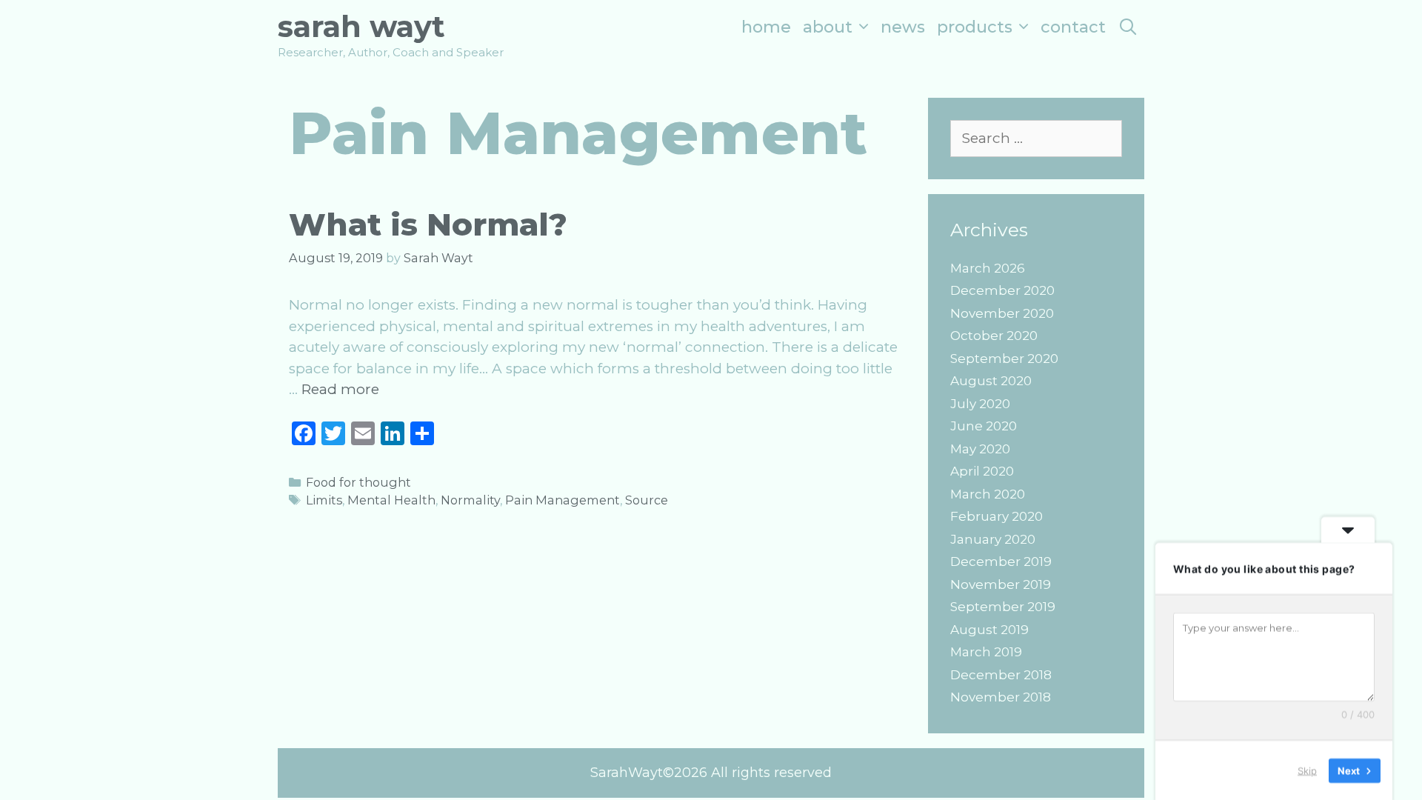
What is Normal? (428, 224)
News (903, 27)
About (827, 27)
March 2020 (987, 494)
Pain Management (562, 500)
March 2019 (986, 651)
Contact (1073, 27)
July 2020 (980, 403)
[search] (1128, 27)
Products (974, 27)
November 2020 (1002, 313)
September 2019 (1002, 606)
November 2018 (1000, 697)
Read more (340, 389)
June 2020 (983, 426)
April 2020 (982, 471)
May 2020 (980, 448)
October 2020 (994, 335)
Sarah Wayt (361, 26)
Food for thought (358, 482)
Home (766, 27)
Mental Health (391, 500)
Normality (470, 500)
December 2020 (1002, 290)
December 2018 (1001, 674)
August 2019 (989, 629)
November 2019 (1000, 584)
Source (646, 500)
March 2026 (987, 268)
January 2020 (992, 539)
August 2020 (991, 380)
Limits (324, 500)
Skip (1307, 770)
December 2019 (1001, 561)
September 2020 (1004, 358)
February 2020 (996, 516)
